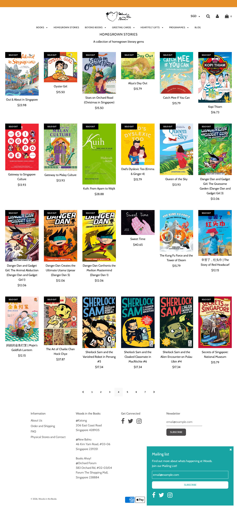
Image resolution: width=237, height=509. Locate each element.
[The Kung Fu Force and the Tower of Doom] (176, 230)
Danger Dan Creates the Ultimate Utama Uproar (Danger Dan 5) (60, 270)
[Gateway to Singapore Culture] (22, 147)
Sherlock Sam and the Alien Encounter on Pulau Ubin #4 (176, 356)
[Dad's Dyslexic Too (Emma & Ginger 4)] (138, 144)
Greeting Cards (122, 27)
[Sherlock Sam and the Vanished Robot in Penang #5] (99, 322)
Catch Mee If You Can (176, 97)
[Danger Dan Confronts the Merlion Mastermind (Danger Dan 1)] (99, 236)
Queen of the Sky (176, 179)
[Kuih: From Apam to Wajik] (99, 154)
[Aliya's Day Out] (138, 65)
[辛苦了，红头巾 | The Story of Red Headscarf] (215, 233)
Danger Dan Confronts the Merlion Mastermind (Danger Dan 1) (99, 270)
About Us (36, 420)
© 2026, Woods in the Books (44, 499)
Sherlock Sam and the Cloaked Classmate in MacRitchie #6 (137, 356)
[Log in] (217, 16)
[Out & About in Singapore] (22, 74)
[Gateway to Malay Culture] (60, 147)
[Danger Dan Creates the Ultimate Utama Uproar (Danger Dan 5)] (60, 236)
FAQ (33, 431)
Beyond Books (94, 27)
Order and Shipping (43, 426)
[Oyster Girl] (60, 67)
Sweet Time (137, 239)
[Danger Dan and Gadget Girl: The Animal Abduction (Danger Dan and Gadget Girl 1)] (22, 236)
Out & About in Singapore (22, 99)
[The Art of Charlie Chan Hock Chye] (60, 321)
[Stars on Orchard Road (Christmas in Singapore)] (99, 72)
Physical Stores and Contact (48, 437)
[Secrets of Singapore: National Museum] (215, 322)
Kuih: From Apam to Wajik (99, 188)
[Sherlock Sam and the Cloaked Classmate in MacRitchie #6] (138, 322)
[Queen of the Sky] (176, 149)
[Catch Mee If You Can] (176, 72)
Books (40, 27)
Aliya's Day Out (137, 83)
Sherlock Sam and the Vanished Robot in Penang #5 (99, 356)
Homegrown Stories (66, 27)
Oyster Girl (60, 86)
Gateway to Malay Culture (60, 175)
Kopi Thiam (215, 106)
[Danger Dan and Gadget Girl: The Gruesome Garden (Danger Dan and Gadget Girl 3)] (215, 149)
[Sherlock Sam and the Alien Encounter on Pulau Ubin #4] (176, 322)
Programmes (177, 27)
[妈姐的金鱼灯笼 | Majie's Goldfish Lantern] (22, 319)
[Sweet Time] (138, 222)
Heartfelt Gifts (150, 27)
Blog (198, 27)
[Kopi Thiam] (215, 77)
